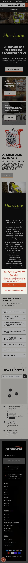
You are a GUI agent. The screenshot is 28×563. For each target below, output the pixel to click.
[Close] (25, 270)
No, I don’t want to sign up (14, 290)
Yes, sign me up (13, 285)
